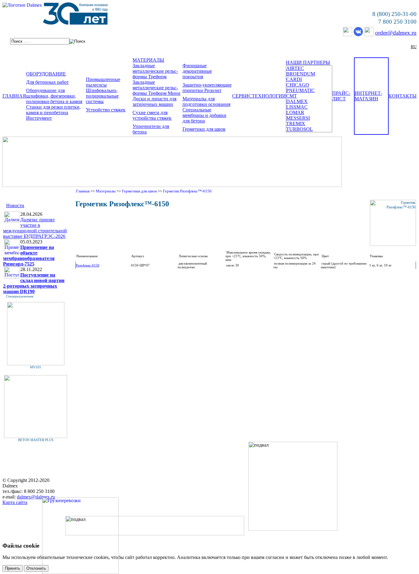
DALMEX (297, 101)
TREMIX (295, 123)
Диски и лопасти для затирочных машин (154, 101)
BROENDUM (300, 73)
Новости (15, 205)
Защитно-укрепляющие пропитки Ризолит (207, 87)
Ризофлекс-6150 (87, 265)
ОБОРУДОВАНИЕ (46, 73)
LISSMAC (297, 107)
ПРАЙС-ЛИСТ (341, 96)
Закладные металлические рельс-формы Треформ (155, 71)
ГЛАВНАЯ (14, 96)
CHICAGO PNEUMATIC (300, 87)
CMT (291, 96)
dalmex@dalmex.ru (36, 496)
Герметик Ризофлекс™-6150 (187, 191)
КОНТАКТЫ (403, 96)
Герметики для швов (204, 129)
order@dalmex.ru (396, 32)
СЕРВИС (242, 96)
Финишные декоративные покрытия (197, 71)
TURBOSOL (299, 129)
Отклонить (36, 568)
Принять (12, 568)
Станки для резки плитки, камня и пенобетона (53, 109)
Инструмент (39, 118)
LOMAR (295, 112)
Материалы (106, 191)
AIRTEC (295, 68)
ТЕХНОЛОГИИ (269, 96)
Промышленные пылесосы (103, 82)
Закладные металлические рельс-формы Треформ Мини (156, 88)
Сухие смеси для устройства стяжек (152, 115)
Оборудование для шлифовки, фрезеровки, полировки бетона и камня (54, 96)
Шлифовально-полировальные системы (102, 96)
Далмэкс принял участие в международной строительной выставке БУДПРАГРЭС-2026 (35, 228)
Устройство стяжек (105, 109)
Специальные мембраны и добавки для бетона (204, 115)
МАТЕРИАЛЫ (148, 60)
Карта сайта (14, 502)
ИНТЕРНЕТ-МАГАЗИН (368, 96)
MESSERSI (298, 118)
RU (414, 47)
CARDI (294, 79)
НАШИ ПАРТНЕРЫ (308, 62)
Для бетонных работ (47, 82)
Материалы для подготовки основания (206, 101)
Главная (83, 191)
